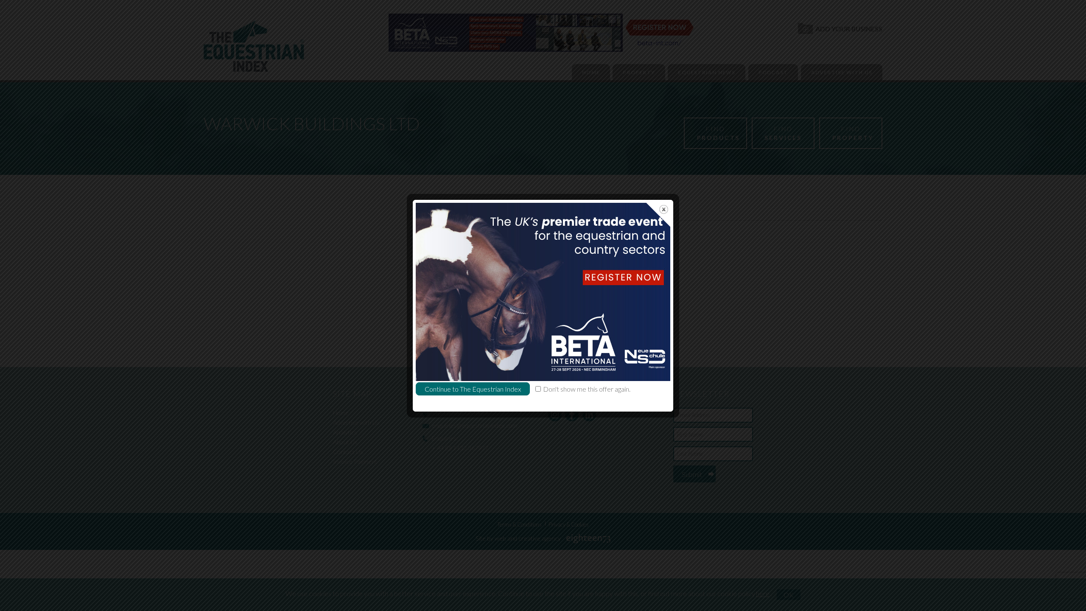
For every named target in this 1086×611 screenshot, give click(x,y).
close (663, 209)
